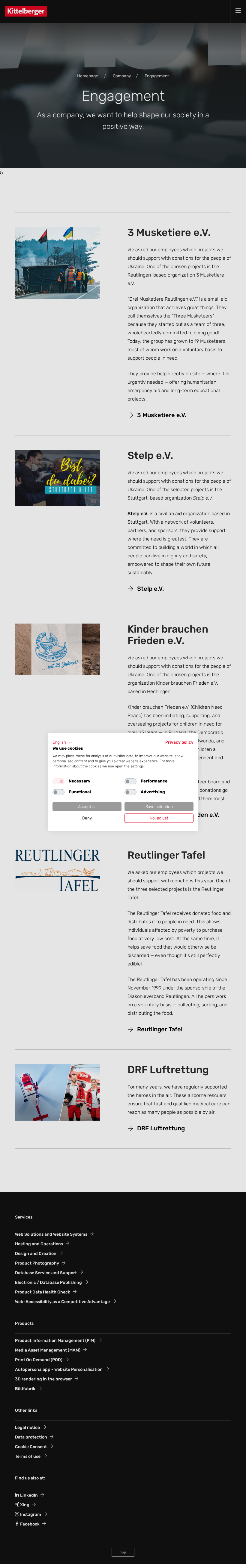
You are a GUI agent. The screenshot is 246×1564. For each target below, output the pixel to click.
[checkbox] (58, 781)
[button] (62, 742)
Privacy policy (179, 742)
